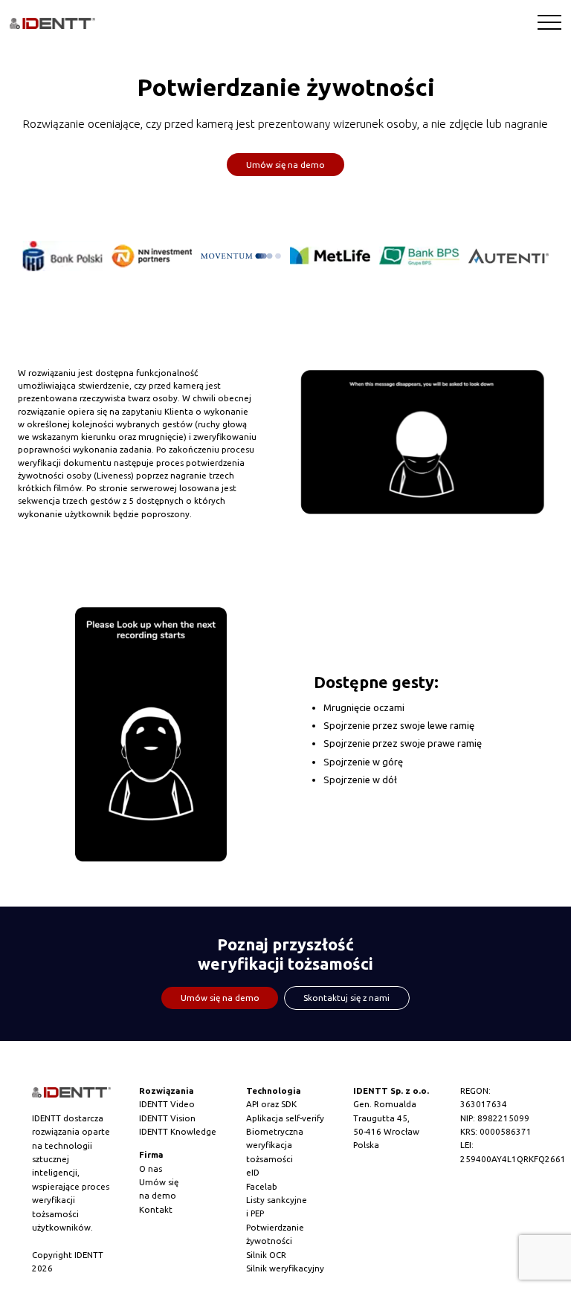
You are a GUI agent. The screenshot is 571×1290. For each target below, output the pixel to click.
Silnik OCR (266, 1255)
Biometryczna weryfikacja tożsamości (274, 1145)
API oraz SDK (271, 1104)
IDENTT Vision (167, 1118)
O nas (150, 1168)
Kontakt (155, 1209)
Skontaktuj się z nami (346, 997)
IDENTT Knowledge (177, 1131)
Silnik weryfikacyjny (285, 1268)
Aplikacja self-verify (285, 1118)
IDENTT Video (167, 1104)
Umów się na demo (285, 164)
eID (252, 1172)
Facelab (261, 1186)
